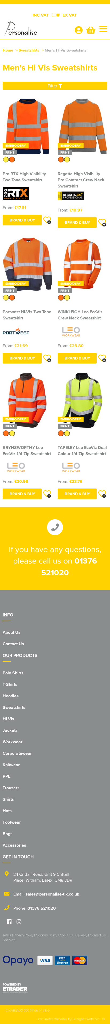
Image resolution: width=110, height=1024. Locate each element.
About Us (12, 632)
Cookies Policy (46, 935)
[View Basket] (90, 31)
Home (8, 50)
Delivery (81, 935)
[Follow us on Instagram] (19, 922)
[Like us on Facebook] (9, 922)
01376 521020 (42, 908)
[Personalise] (36, 29)
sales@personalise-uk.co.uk (52, 894)
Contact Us (13, 644)
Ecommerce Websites (51, 1019)
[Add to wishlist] (47, 220)
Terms (7, 935)
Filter (53, 86)
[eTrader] (55, 988)
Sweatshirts (29, 50)
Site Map (9, 939)
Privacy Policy (23, 935)
